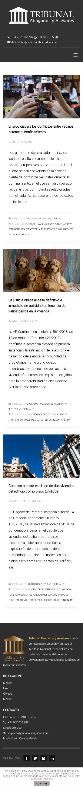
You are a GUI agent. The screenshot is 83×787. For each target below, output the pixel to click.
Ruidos (48, 229)
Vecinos (25, 234)
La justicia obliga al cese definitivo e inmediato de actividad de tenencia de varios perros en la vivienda (37, 305)
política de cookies (41, 778)
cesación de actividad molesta (35, 595)
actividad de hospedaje (43, 589)
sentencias (43, 218)
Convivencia (55, 224)
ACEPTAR (41, 783)
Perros (48, 420)
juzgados (32, 404)
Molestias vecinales (32, 229)
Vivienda (65, 420)
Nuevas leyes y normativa (53, 404)
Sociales (55, 218)
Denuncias (14, 229)
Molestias (28, 420)
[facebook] (26, 758)
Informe (32, 218)
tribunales (28, 409)
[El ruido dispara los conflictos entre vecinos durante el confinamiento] (41, 97)
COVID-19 (67, 224)
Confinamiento (38, 224)
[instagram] (43, 758)
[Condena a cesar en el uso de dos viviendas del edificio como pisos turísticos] (41, 456)
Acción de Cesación (40, 414)
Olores (39, 420)
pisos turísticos (43, 600)
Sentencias (67, 600)
